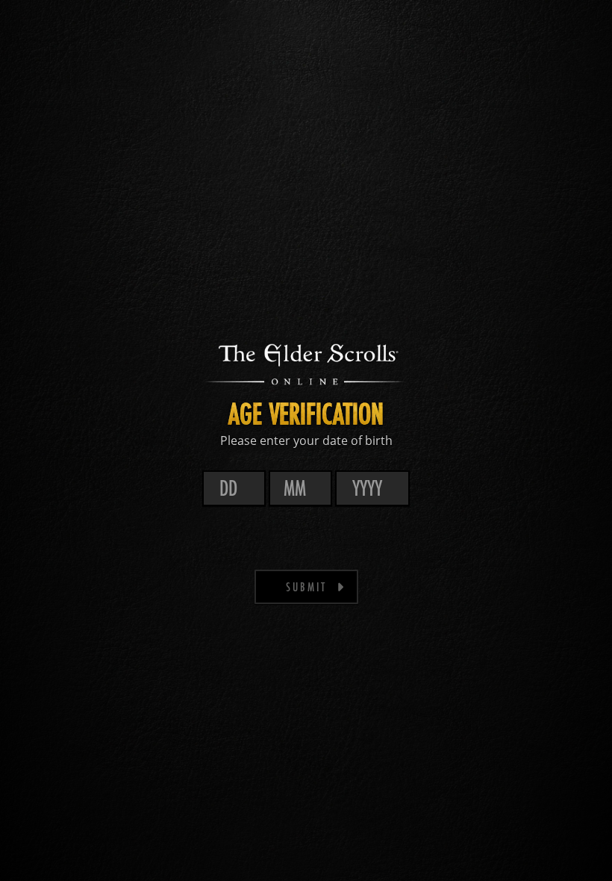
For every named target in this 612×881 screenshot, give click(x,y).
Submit (306, 586)
